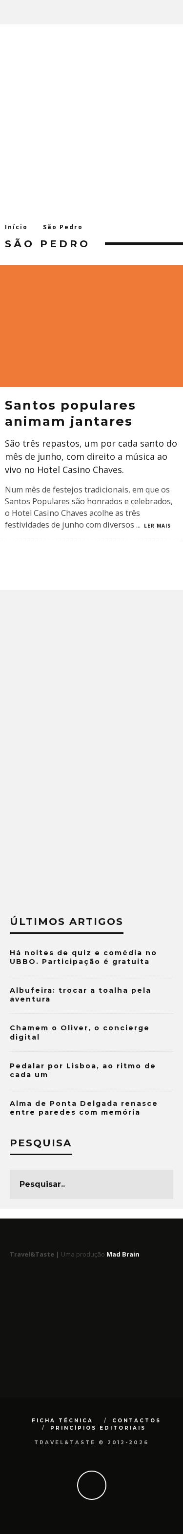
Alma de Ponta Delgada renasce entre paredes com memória (84, 1108)
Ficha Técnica (62, 1420)
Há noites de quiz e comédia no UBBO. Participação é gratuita (83, 957)
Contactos (136, 1420)
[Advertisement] (91, 120)
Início (16, 227)
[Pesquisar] (175, 12)
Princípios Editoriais (98, 1428)
